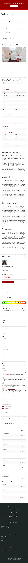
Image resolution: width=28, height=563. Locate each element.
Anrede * (3, 320)
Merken (8, 28)
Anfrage (3, 368)
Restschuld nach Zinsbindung (7, 495)
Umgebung (12, 38)
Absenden (6, 412)
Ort (2, 357)
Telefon (3, 336)
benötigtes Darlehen (5, 460)
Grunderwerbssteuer (5, 433)
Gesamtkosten (4, 449)
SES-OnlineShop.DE (4, 526)
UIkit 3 (2, 538)
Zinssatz (3, 465)
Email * (3, 341)
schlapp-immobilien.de (5, 550)
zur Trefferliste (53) (14, 21)
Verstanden (14, 6)
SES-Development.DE (5, 525)
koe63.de (2, 552)
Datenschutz (9, 558)
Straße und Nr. (4, 347)
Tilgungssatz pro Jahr (5, 476)
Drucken (20, 28)
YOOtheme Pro (4, 536)
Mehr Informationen (20, 3)
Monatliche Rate (4, 484)
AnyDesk (2, 541)
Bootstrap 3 (3, 539)
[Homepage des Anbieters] (3, 83)
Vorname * (4, 325)
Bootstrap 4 (3, 540)
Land (3, 363)
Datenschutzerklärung (11, 389)
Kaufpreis (3, 428)
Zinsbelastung (4, 489)
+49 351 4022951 (14, 515)
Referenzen (19, 558)
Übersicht (5, 38)
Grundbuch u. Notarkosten (6, 438)
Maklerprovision (5, 444)
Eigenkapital (4, 454)
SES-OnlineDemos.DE (5, 527)
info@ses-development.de (14, 516)
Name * (3, 331)
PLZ (3, 352)
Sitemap (14, 558)
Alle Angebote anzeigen (8, 282)
